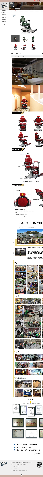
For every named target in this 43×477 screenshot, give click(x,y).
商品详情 (14, 56)
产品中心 (4, 17)
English (41, 0)
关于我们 (4, 12)
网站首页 (4, 10)
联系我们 (4, 24)
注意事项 (18, 56)
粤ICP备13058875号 (14, 472)
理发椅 (16, 10)
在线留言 (4, 21)
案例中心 (4, 19)
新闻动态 (4, 14)
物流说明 (23, 56)
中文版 (37, 0)
